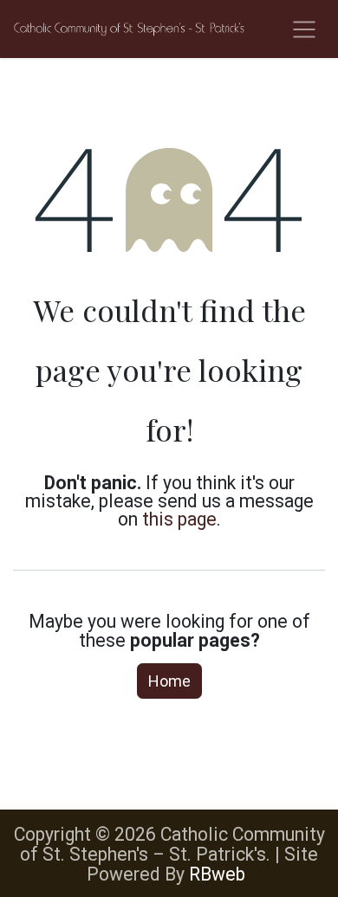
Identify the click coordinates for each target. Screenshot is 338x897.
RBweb (217, 874)
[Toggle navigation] (304, 29)
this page (179, 519)
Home (169, 681)
